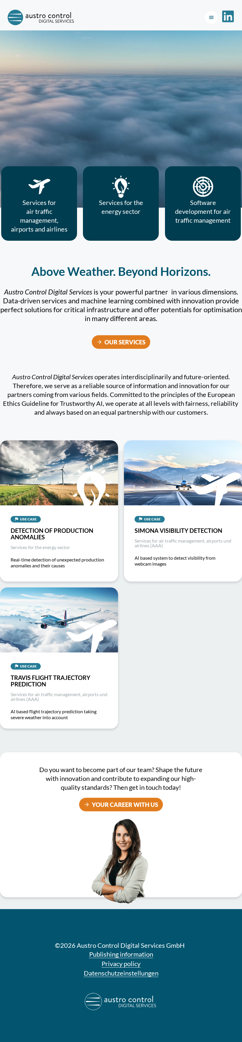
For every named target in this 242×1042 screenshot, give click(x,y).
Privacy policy (121, 964)
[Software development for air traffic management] (202, 186)
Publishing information (121, 954)
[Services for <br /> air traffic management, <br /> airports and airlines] (39, 186)
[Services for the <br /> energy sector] (121, 186)
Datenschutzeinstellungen (121, 973)
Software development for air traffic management (203, 211)
